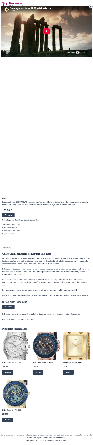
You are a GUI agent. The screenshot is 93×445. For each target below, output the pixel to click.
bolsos (57, 258)
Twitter (22, 319)
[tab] (7, 247)
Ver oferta (8, 215)
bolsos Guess (38, 314)
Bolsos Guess (35, 220)
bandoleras (64, 258)
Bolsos (26, 220)
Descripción (8, 247)
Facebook (15, 319)
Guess (4, 198)
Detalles (8, 372)
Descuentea (15, 3)
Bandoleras (19, 220)
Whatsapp (30, 319)
